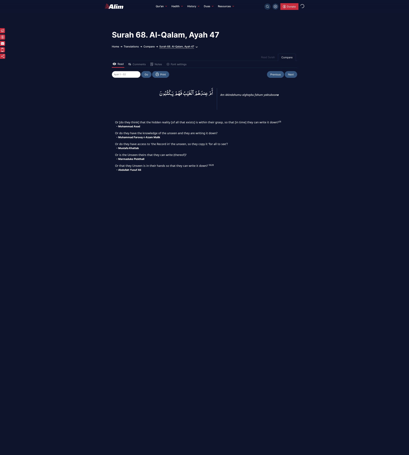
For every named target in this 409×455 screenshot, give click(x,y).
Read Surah (268, 57)
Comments (139, 64)
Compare (287, 57)
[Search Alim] (267, 7)
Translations (131, 46)
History (191, 6)
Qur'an (160, 6)
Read (121, 64)
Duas (207, 6)
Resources (224, 6)
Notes (158, 64)
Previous (275, 74)
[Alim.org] (115, 6)
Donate (291, 6)
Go (146, 74)
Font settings (178, 64)
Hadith (175, 6)
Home (115, 46)
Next (291, 74)
